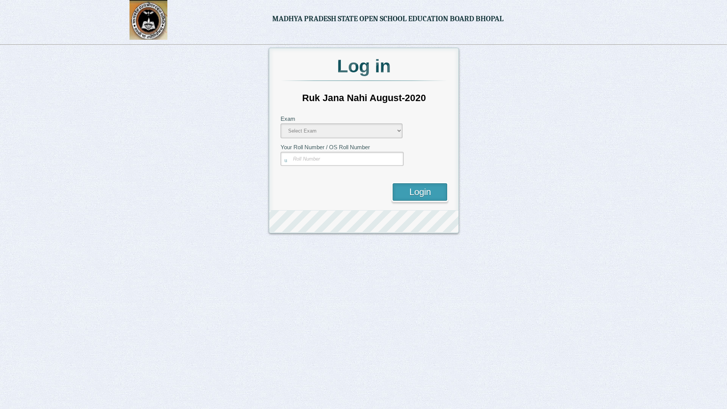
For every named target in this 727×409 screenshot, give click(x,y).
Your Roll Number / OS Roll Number (325, 147)
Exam (288, 119)
